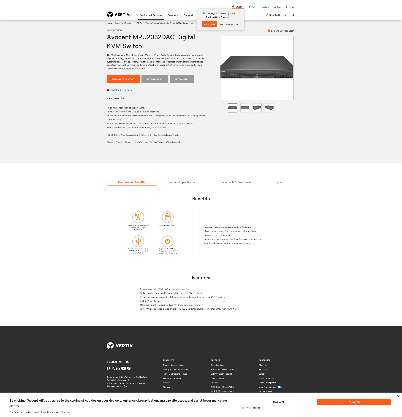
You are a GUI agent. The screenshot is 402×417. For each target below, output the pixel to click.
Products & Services (151, 15)
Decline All (278, 401)
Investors (265, 6)
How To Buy (276, 15)
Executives (263, 369)
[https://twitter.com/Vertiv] (113, 368)
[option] (257, 68)
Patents (166, 382)
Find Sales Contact (123, 79)
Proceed (209, 24)
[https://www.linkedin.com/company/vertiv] (118, 368)
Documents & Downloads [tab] (235, 182)
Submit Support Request (221, 373)
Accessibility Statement (117, 380)
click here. (65, 412)
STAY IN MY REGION (229, 24)
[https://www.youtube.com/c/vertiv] (123, 368)
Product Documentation (173, 364)
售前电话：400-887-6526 (222, 386)
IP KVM (139, 22)
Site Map (166, 386)
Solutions (173, 15)
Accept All (354, 401)
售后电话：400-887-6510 (222, 391)
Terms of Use (112, 376)
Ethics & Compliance (267, 382)
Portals (252, 6)
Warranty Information (172, 378)
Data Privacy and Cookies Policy (134, 376)
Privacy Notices (265, 391)
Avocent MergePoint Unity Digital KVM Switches (167, 22)
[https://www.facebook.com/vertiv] (108, 368)
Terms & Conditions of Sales (175, 373)
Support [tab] (279, 182)
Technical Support (218, 364)
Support (188, 15)
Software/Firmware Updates (223, 369)
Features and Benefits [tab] (131, 182)
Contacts (215, 382)
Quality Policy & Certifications (175, 369)
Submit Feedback (218, 378)
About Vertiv (264, 364)
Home (109, 22)
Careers (262, 373)
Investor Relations (266, 378)
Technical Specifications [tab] (183, 182)
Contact (277, 6)
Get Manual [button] (182, 79)
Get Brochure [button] (155, 79)
